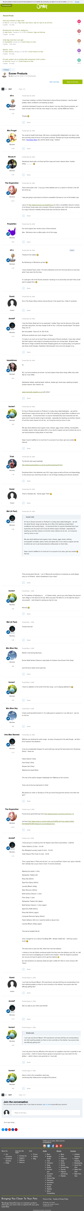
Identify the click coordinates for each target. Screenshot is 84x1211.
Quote (28, 122)
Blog (34, 1159)
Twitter (48, 1146)
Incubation (50, 1182)
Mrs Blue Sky (12, 648)
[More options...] (79, 95)
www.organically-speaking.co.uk (32, 392)
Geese (63, 1165)
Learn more (70, 1)
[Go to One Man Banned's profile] (12, 741)
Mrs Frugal (11, 130)
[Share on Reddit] (9, 1129)
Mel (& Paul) (12, 511)
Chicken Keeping (77, 1155)
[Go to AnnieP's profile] (12, 325)
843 (12, 378)
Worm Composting (51, 1192)
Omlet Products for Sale (28, 42)
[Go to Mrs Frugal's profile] (12, 137)
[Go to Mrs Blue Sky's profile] (12, 655)
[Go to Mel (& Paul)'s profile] (12, 518)
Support (21, 1158)
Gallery (35, 1156)
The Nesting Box (30, 76)
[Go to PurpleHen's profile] (12, 231)
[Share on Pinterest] (16, 1129)
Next (10, 89)
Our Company (9, 1155)
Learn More (5, 1206)
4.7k (12, 336)
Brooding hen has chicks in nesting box (15, 30)
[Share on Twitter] (3, 1129)
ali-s (12, 95)
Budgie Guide (49, 1157)
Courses (73, 1151)
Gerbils (49, 1176)
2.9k (12, 175)
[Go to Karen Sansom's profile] (79, 50)
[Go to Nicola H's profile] (12, 164)
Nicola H (11, 156)
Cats (48, 1161)
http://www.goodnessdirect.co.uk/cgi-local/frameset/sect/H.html (42, 465)
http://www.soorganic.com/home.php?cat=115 (59, 814)
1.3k (12, 474)
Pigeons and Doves (64, 1173)
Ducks (49, 1167)
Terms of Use (47, 1199)
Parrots (49, 1184)
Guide (45, 1151)
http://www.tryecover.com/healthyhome (41, 205)
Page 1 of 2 (22, 89)
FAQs (7, 1163)
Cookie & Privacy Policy (60, 1199)
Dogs (48, 1165)
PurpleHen (11, 223)
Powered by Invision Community (42, 1210)
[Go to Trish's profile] (12, 463)
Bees (48, 1154)
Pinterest (60, 1146)
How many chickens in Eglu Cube (13, 20)
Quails (49, 1187)
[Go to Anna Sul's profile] (79, 60)
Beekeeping (78, 1163)
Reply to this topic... (20, 1113)
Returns (21, 1162)
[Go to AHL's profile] (79, 41)
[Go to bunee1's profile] (12, 413)
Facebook (52, 1146)
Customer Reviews (9, 1160)
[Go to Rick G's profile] (79, 21)
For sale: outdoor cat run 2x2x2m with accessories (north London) (24, 59)
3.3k (12, 113)
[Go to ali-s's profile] (4, 74)
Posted (28, 96)
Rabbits (49, 1189)
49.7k (13, 201)
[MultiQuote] (23, 122)
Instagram (44, 1146)
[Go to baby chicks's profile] (79, 31)
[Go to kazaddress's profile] (12, 367)
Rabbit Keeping (77, 1160)
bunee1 (12, 406)
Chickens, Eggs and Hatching (36, 32)
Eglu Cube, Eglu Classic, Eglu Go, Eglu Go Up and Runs (35, 23)
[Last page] (14, 89)
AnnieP (12, 318)
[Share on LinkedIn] (12, 1129)
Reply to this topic (72, 82)
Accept (77, 2)
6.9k (12, 529)
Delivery (22, 1160)
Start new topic (54, 82)
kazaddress (12, 360)
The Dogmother (12, 183)
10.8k (13, 148)
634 (12, 242)
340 (12, 424)
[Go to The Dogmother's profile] (12, 190)
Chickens (50, 1163)
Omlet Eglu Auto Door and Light (13, 40)
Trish (12, 456)
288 (12, 666)
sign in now (46, 1104)
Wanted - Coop (7, 50)
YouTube (56, 1146)
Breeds (59, 1151)
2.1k (12, 752)
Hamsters (50, 1180)
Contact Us (23, 1156)
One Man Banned (11, 734)
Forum (35, 1154)
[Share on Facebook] (6, 1129)
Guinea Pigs (51, 1178)
